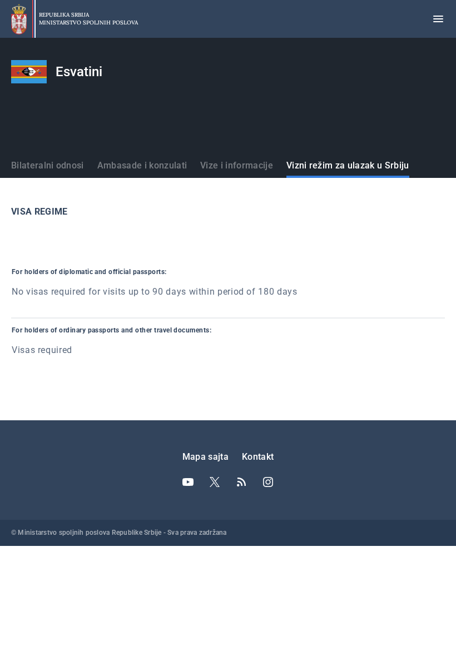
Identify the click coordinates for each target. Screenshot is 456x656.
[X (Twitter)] (214, 482)
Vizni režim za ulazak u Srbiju (347, 165)
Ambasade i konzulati (142, 165)
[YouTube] (188, 482)
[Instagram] (268, 482)
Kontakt (258, 456)
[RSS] (241, 482)
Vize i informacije (236, 165)
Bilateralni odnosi (47, 165)
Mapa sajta (205, 456)
